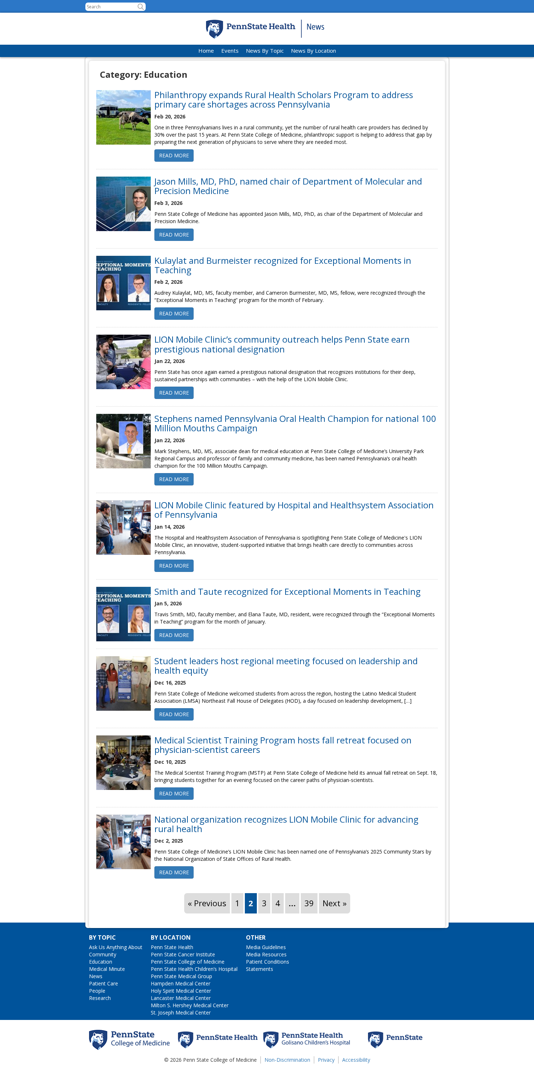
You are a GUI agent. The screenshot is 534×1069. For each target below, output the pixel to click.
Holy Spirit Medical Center (181, 990)
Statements (259, 968)
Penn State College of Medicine (187, 961)
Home (206, 50)
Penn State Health (172, 947)
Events (230, 50)
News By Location (313, 50)
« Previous (207, 902)
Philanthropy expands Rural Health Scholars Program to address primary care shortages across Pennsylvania (283, 99)
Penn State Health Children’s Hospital (194, 968)
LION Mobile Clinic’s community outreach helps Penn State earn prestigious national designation (282, 344)
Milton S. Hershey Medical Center (189, 1005)
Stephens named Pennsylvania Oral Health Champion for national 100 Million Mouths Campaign (295, 423)
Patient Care (103, 983)
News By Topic (265, 50)
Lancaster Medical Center (181, 998)
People (97, 990)
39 (309, 902)
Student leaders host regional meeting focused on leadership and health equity (286, 665)
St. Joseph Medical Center (181, 1012)
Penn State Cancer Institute (183, 954)
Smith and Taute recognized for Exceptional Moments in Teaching (287, 591)
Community (102, 954)
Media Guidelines (266, 947)
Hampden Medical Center (180, 983)
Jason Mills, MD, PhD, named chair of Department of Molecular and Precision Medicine (288, 186)
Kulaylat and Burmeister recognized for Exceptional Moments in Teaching (282, 265)
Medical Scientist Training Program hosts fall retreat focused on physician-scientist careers (283, 744)
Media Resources (266, 954)
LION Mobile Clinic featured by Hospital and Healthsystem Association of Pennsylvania (294, 509)
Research (100, 998)
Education (100, 961)
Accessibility (356, 1059)
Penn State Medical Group (181, 976)
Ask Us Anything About (115, 947)
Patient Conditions (267, 961)
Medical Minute (107, 968)
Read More (174, 155)
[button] (141, 7)
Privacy (326, 1059)
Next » (335, 902)
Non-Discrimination (287, 1059)
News (95, 976)
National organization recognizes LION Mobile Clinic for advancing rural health (286, 824)
